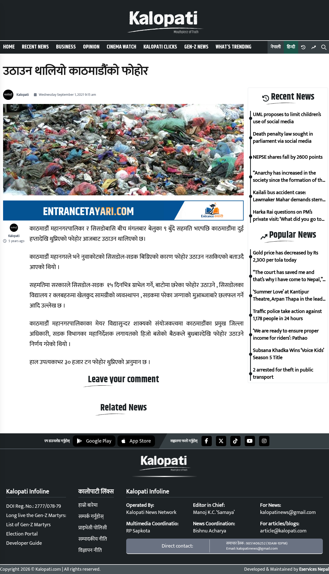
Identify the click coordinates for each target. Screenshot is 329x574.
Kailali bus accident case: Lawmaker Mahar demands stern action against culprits (288, 196)
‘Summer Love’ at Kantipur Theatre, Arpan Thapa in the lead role (288, 296)
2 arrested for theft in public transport (283, 374)
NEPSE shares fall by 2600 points (288, 157)
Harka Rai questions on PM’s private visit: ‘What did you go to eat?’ (287, 216)
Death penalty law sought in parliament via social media (283, 138)
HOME (9, 47)
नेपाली (276, 47)
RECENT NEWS (35, 47)
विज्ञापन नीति (90, 550)
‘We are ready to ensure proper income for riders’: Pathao (286, 335)
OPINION (91, 47)
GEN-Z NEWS (196, 47)
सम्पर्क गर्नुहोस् (91, 516)
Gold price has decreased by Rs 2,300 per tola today (285, 257)
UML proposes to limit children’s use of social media (287, 118)
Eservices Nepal (314, 569)
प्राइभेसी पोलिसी (92, 527)
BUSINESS (66, 47)
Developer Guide (24, 543)
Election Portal (22, 534)
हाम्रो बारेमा (88, 505)
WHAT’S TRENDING (233, 47)
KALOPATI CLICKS (160, 47)
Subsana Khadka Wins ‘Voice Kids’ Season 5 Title (288, 354)
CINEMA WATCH (121, 47)
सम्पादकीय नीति (92, 539)
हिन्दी (291, 47)
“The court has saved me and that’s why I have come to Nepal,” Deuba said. (288, 276)
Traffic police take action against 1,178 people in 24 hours (287, 315)
